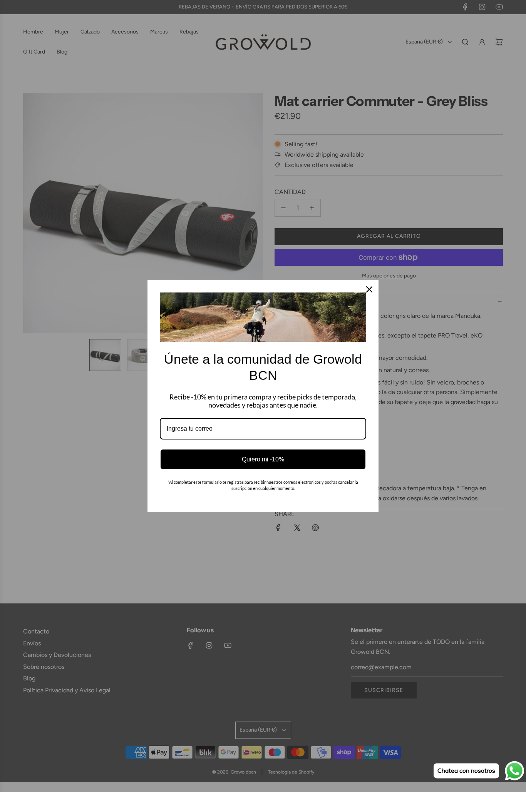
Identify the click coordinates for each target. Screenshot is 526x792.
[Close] (369, 289)
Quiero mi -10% (263, 459)
